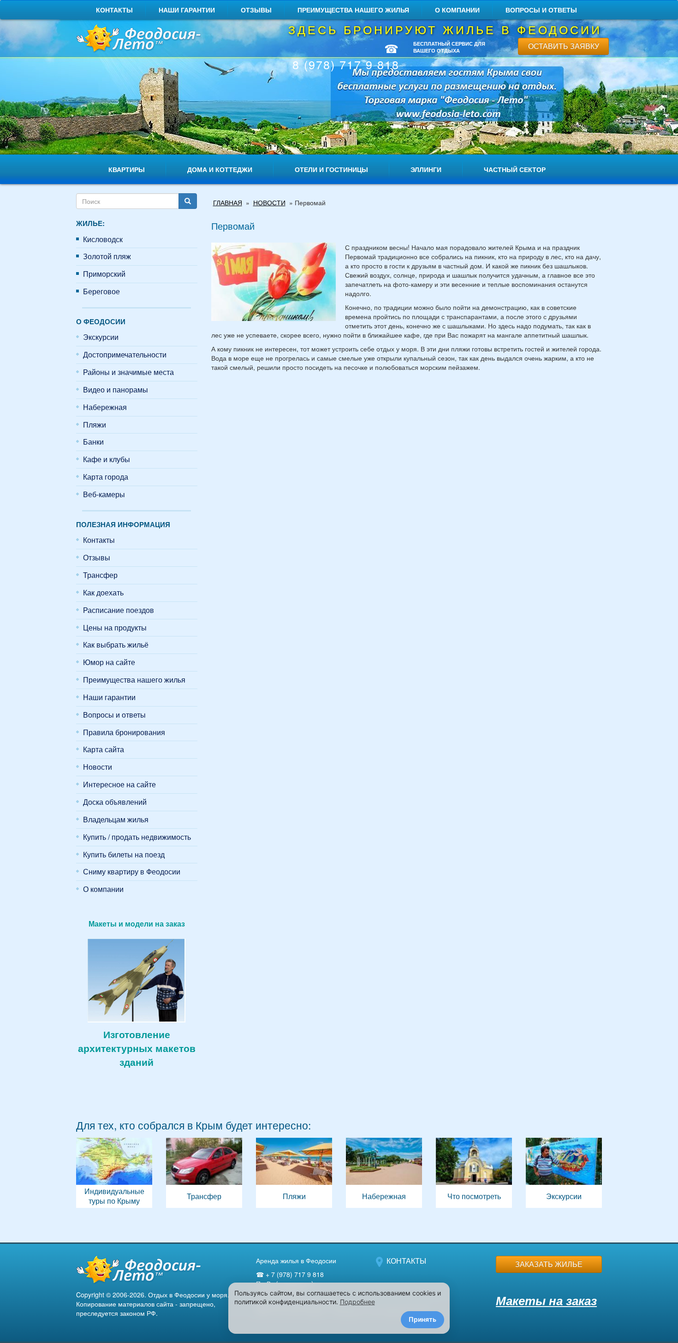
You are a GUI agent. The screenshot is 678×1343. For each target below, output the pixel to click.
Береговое (101, 291)
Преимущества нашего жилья (353, 9)
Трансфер (100, 575)
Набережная (105, 407)
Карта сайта (103, 749)
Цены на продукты (115, 627)
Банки (93, 441)
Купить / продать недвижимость (137, 837)
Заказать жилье (549, 1264)
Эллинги (425, 169)
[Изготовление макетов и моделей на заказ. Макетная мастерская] (136, 979)
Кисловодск (103, 239)
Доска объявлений (115, 801)
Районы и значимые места (128, 372)
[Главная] (136, 39)
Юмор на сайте (109, 662)
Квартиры (126, 169)
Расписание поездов (118, 610)
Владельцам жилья (116, 819)
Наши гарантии (187, 9)
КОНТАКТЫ (406, 1260)
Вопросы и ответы (541, 9)
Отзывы (256, 9)
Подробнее (357, 1302)
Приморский (104, 273)
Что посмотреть (474, 1173)
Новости (97, 766)
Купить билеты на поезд (124, 854)
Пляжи (94, 424)
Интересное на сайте (119, 784)
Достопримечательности (125, 354)
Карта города (105, 476)
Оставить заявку (563, 46)
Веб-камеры (104, 494)
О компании (457, 9)
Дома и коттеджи (219, 169)
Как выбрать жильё (116, 644)
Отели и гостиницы (331, 169)
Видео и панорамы (115, 389)
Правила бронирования (124, 732)
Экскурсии (101, 337)
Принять (422, 1319)
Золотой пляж (107, 256)
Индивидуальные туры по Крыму (114, 1173)
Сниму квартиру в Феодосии (131, 871)
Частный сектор (515, 169)
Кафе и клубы (106, 459)
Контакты (114, 9)
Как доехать (103, 592)
